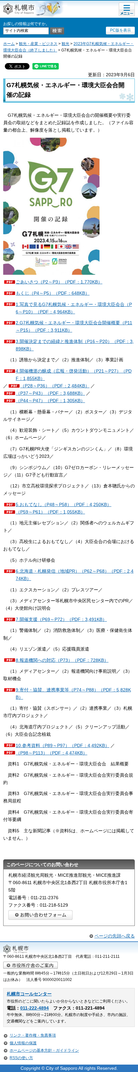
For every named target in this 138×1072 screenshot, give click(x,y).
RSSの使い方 (21, 1058)
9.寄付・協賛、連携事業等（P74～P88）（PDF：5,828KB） (73, 693)
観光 (65, 44)
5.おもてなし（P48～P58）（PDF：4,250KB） (63, 504)
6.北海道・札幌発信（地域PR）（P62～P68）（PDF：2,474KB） (75, 574)
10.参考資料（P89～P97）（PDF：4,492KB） (62, 745)
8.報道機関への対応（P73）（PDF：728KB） (62, 660)
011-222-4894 (34, 1008)
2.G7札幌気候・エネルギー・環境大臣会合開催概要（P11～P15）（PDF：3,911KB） (74, 326)
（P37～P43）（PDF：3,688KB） (50, 393)
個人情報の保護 (23, 1043)
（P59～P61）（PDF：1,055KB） (50, 511)
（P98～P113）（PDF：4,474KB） (51, 752)
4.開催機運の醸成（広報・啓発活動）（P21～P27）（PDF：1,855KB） (74, 374)
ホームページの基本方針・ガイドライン (44, 1050)
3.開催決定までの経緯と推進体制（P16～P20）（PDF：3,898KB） (75, 345)
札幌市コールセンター (29, 994)
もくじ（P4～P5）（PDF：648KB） (53, 293)
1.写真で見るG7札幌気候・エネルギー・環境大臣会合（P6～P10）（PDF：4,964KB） (74, 308)
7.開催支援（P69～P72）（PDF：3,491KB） (61, 619)
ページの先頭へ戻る (114, 935)
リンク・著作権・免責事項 (33, 1035)
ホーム (9, 44)
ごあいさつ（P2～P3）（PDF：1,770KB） (59, 281)
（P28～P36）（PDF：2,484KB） (55, 385)
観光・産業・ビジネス (38, 44)
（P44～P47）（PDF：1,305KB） (50, 400)
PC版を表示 (120, 30)
